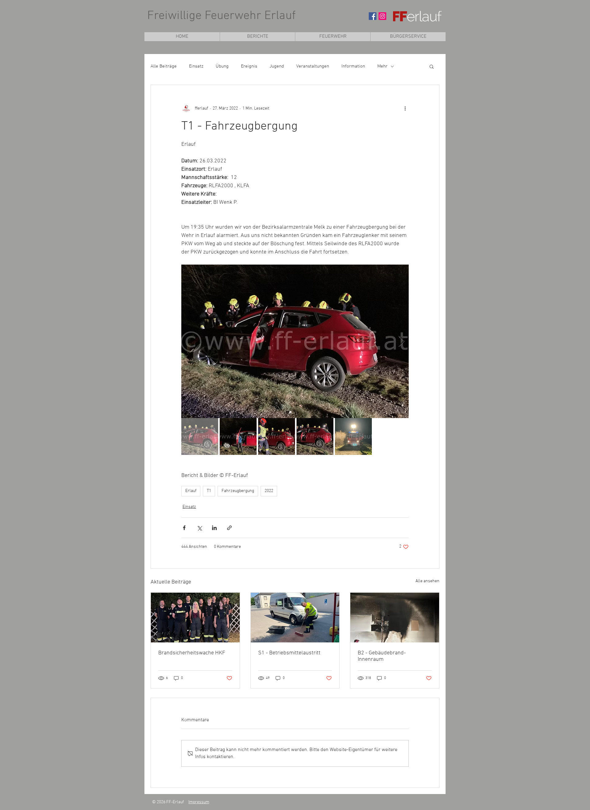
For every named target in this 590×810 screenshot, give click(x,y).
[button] (332, 36)
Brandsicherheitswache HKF (191, 653)
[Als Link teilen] (229, 528)
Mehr (382, 66)
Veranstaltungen (312, 66)
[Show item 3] (276, 436)
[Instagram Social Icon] (382, 16)
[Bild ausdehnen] (295, 341)
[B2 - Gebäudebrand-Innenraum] (394, 617)
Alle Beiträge (164, 66)
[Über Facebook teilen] (184, 528)
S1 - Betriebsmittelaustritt (289, 653)
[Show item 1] (199, 436)
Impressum (198, 802)
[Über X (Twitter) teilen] (199, 528)
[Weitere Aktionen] (405, 108)
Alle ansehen (427, 581)
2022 (269, 491)
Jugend (276, 66)
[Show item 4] (315, 436)
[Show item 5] (353, 436)
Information (353, 66)
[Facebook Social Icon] (372, 16)
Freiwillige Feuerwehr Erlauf (221, 16)
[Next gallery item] (401, 341)
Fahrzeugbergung (238, 491)
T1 (209, 491)
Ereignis (249, 66)
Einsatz (196, 66)
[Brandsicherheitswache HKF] (195, 617)
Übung (222, 66)
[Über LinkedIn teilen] (214, 528)
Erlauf (190, 491)
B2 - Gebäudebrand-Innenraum (382, 656)
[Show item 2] (238, 436)
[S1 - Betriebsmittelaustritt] (295, 617)
